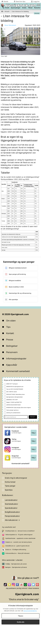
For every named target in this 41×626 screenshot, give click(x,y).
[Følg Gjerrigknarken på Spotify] (25, 584)
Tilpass (20, 616)
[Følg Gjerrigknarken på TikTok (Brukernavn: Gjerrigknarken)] (5, 584)
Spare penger (15, 8)
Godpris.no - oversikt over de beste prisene (18, 542)
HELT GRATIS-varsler (11, 391)
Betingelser (12, 346)
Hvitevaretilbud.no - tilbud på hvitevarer (17, 553)
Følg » (34, 433)
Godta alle (20, 622)
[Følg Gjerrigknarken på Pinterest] (37, 584)
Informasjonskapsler (16, 358)
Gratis (24, 8)
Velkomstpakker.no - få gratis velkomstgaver (19, 534)
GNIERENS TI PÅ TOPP (12, 399)
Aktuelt (7, 11)
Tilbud (30, 8)
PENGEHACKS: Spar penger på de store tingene (18, 407)
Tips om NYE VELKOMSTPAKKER (14, 389)
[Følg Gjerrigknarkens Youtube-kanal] (21, 584)
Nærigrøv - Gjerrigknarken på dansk (16, 567)
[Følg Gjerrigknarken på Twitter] (33, 584)
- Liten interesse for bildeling (20, 11)
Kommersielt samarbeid (18, 371)
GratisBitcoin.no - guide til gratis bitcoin (17, 546)
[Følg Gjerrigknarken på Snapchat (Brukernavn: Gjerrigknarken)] (9, 584)
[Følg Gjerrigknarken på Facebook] (17, 584)
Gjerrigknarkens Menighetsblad (14, 397)
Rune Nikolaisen (10, 25)
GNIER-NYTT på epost (12, 384)
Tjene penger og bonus (12, 410)
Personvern (12, 352)
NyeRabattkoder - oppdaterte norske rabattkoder (20, 538)
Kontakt (10, 333)
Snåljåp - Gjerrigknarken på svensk (16, 564)
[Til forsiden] (2, 5)
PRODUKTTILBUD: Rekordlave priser (15, 394)
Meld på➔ (32, 416)
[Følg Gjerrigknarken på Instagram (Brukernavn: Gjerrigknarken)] (13, 584)
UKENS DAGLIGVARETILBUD (13, 405)
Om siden (11, 320)
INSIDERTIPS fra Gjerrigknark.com (14, 386)
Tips (8, 327)
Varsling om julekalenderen (13, 412)
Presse (9, 339)
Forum (7, 8)
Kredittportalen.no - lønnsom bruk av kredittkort (20, 531)
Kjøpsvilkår (11, 365)
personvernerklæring (30, 611)
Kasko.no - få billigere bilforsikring (15, 549)
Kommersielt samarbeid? (20, 463)
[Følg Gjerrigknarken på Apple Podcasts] (29, 584)
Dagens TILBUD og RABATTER (14, 402)
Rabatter (37, 8)
